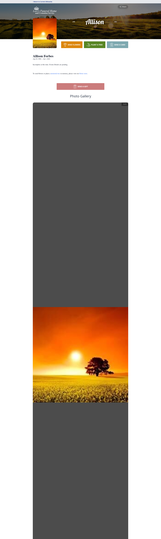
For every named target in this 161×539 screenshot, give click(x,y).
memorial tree (55, 73)
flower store (83, 73)
